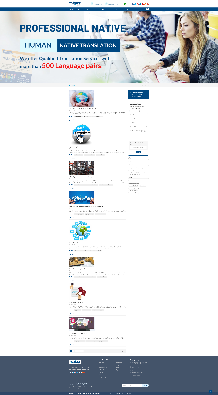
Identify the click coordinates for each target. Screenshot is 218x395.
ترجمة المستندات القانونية (134, 183)
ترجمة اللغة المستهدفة (133, 185)
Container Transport (81, 388)
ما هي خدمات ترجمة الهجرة (76, 302)
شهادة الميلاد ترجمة (102, 370)
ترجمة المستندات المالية (133, 192)
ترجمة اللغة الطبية (78, 116)
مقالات (129, 161)
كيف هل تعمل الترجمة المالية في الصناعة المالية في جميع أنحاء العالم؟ (86, 206)
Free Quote (138, 92)
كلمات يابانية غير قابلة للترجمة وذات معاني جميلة (137, 172)
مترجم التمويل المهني (89, 214)
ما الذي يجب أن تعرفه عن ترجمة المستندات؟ (80, 333)
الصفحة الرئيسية (119, 362)
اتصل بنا (127, 9)
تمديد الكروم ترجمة (100, 154)
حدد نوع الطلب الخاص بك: (135, 108)
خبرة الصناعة (86, 9)
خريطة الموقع (118, 369)
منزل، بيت (71, 9)
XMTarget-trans (137, 375)
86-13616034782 (98, 4)
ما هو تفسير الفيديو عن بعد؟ (133, 170)
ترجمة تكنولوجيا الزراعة (103, 367)
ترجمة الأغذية (101, 375)
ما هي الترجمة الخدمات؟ (75, 242)
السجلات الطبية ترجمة (88, 116)
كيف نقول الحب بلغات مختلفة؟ (134, 167)
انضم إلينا (104, 9)
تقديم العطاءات (101, 362)
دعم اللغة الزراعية (102, 369)
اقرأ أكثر (71, 120)
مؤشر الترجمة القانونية (133, 180)
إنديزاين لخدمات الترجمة (91, 341)
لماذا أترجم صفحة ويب (74, 147)
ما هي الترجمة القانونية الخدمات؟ (77, 269)
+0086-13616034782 (139, 372)
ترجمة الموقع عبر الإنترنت (89, 154)
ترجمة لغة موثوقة (143, 185)
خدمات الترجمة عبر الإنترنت (97, 310)
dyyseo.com (114, 393)
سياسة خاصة (125, 393)
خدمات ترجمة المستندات (80, 341)
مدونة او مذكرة (119, 9)
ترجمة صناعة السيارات (79, 184)
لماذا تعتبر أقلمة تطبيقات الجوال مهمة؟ (135, 168)
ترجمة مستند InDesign (102, 341)
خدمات (95, 9)
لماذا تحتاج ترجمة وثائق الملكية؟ (134, 174)
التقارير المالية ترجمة (133, 190)
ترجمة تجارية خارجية (102, 377)
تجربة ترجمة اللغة (87, 250)
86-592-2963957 (138, 96)
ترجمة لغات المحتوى (97, 250)
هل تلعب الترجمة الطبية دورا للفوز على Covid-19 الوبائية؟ (83, 108)
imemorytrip (76, 388)
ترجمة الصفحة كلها (78, 154)
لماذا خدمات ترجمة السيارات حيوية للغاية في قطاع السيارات (83, 176)
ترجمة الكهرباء (101, 372)
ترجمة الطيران (101, 365)
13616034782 (139, 94)
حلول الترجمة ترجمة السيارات (91, 184)
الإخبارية (111, 9)
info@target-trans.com (113, 4)
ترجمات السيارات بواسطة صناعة (106, 184)
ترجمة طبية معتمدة (98, 116)
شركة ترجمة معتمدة (86, 310)
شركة (78, 9)
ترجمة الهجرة (77, 310)
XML (117, 393)
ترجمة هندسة (101, 374)
